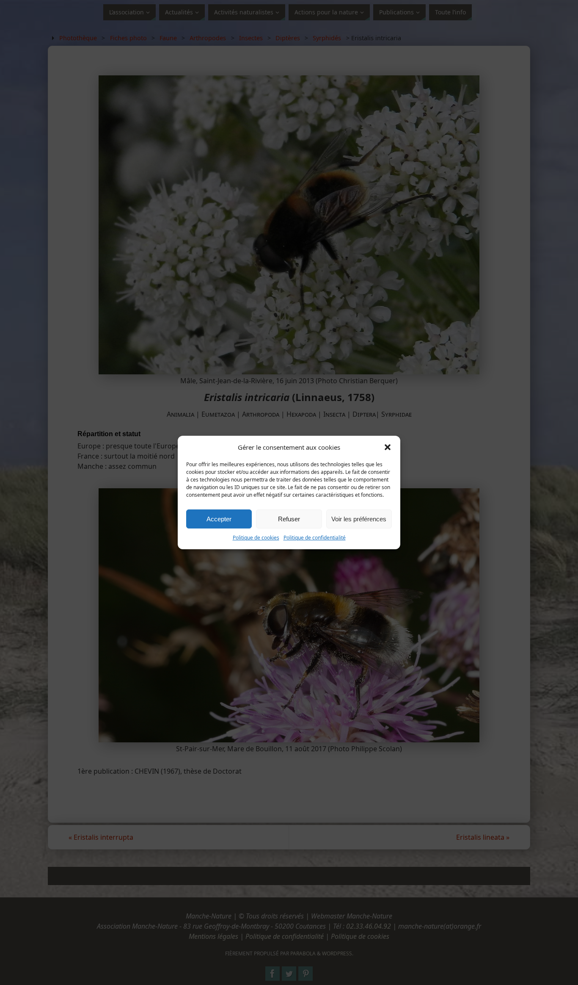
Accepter (218, 519)
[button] (387, 447)
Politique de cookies (256, 537)
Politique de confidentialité (314, 537)
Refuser (289, 519)
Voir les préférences (358, 519)
